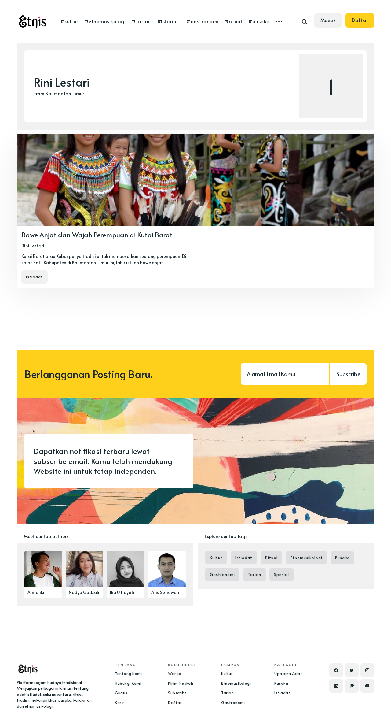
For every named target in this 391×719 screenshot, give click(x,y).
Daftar (360, 20)
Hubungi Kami (128, 683)
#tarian (141, 21)
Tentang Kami (128, 673)
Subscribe (348, 374)
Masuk (328, 20)
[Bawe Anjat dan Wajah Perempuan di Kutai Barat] (195, 211)
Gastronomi (222, 574)
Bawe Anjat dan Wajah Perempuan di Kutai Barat (97, 234)
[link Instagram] (367, 670)
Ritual (271, 557)
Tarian (254, 574)
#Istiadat (169, 21)
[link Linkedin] (336, 686)
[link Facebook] (336, 670)
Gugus (121, 692)
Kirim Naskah (180, 683)
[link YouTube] (367, 686)
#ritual (233, 21)
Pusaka (342, 557)
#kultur (69, 21)
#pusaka (259, 21)
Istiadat (34, 277)
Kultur (216, 557)
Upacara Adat (288, 673)
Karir (119, 702)
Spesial (281, 574)
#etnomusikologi (105, 21)
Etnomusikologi (306, 557)
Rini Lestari (32, 245)
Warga (174, 673)
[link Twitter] (352, 670)
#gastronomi (202, 21)
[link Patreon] (352, 686)
